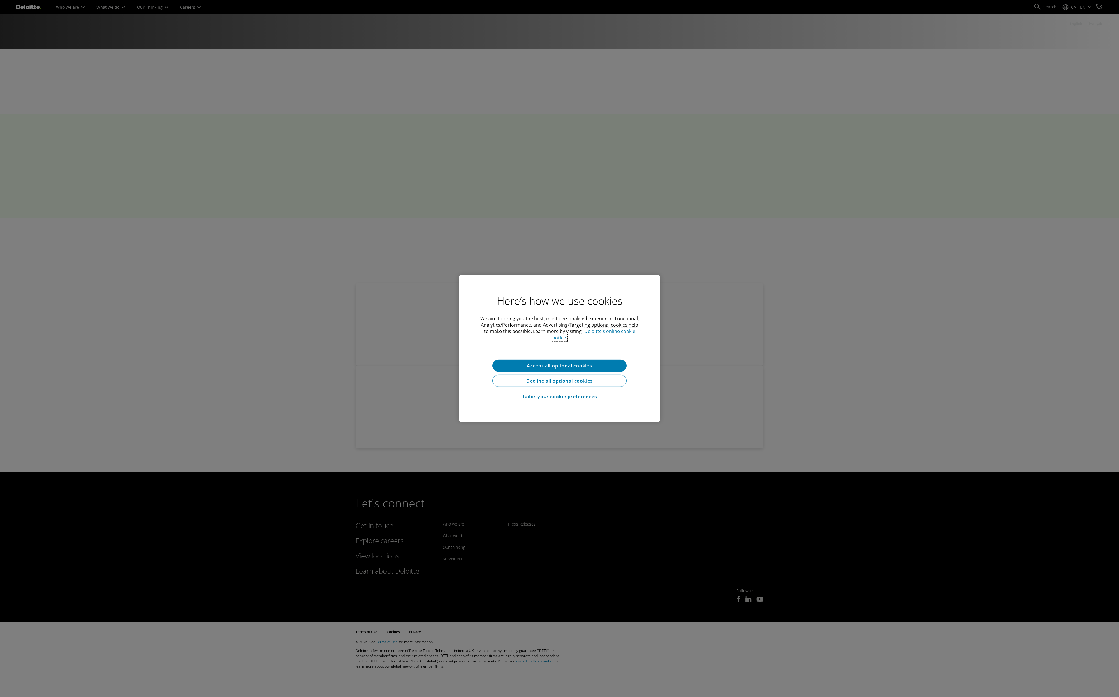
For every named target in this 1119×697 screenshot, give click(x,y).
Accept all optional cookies (559, 365)
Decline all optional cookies (559, 381)
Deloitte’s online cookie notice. (593, 334)
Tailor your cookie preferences (559, 396)
